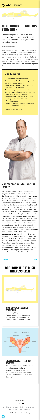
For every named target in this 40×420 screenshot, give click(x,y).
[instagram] (19, 403)
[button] (3, 416)
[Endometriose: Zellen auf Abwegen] (20, 342)
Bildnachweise (25, 409)
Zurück (5, 259)
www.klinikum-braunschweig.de (13, 407)
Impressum (30, 407)
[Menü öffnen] (36, 4)
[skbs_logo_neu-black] (12, 5)
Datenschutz (13, 409)
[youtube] (23, 403)
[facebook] (16, 403)
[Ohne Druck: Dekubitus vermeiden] (20, 289)
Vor (35, 259)
